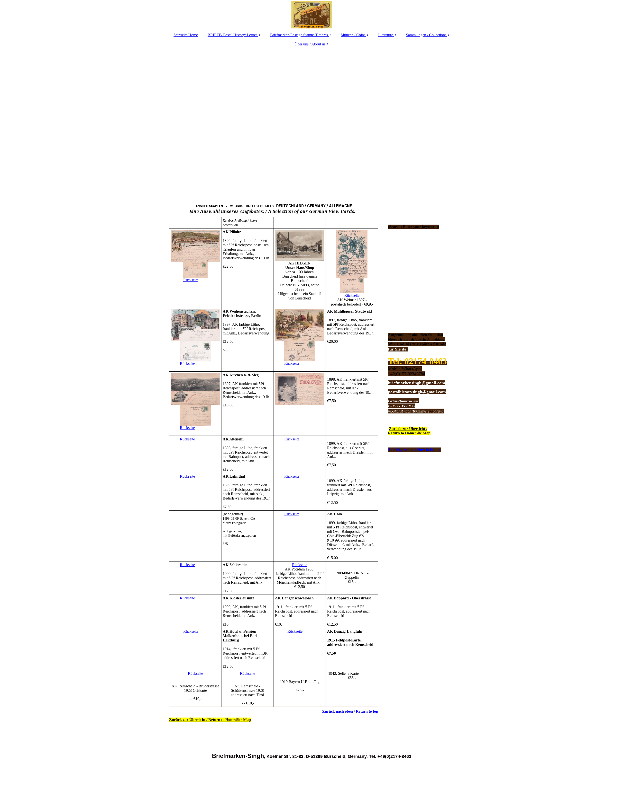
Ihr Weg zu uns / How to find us (415, 449)
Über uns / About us (309, 44)
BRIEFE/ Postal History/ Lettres (232, 35)
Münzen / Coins (353, 35)
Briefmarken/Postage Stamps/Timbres (299, 35)
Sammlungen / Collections (426, 35)
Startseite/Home (186, 35)
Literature (385, 35)
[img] (311, 14)
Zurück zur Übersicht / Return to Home (210, 720)
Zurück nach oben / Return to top (350, 711)
